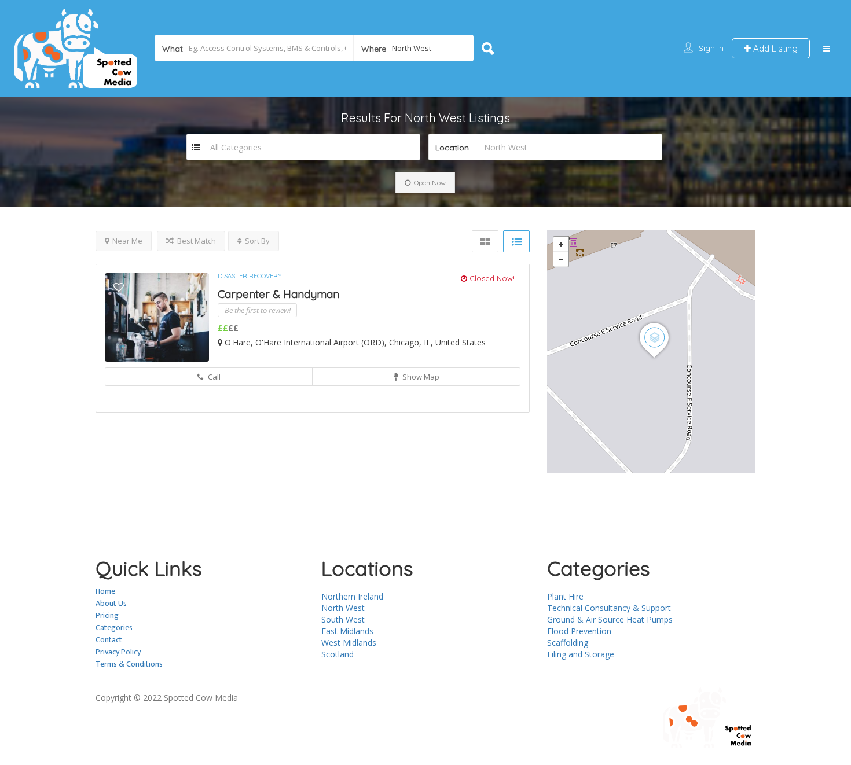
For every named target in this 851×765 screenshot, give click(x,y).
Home (105, 591)
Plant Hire (565, 596)
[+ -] (651, 351)
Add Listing (774, 48)
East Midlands (347, 631)
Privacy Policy (118, 652)
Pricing (107, 615)
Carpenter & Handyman (278, 294)
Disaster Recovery (250, 276)
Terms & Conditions (129, 664)
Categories (114, 627)
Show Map (420, 377)
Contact (109, 639)
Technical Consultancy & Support (609, 607)
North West (343, 607)
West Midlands (348, 642)
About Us (111, 603)
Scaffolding (567, 642)
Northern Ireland (352, 596)
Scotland (337, 654)
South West (343, 619)
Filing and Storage (580, 654)
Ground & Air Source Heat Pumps (610, 619)
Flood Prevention (579, 631)
